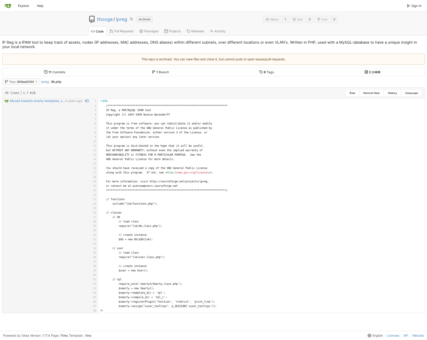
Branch (162, 72)
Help (40, 6)
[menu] (374, 335)
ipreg (121, 19)
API (405, 335)
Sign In (416, 6)
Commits (56, 72)
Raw (352, 93)
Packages (151, 31)
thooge (105, 19)
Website (418, 335)
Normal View (371, 93)
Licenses (393, 335)
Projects (175, 31)
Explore (23, 6)
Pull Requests (124, 31)
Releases (197, 31)
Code (100, 31)
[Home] (7, 5)
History (392, 93)
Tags (269, 72)
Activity (220, 31)
